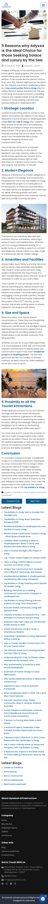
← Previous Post (12, 501)
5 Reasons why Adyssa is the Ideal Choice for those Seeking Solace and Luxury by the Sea (24, 754)
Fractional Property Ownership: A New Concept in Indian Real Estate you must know (23, 730)
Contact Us (6, 835)
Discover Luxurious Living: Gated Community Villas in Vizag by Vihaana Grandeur (22, 703)
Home (4, 820)
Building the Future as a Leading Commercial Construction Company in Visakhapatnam (22, 593)
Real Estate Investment (15, 784)
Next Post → (36, 501)
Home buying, (29, 492)
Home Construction (13, 776)
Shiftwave (30, 900)
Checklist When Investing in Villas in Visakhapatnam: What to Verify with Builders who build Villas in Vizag (21, 543)
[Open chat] (43, 899)
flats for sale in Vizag (18, 121)
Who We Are (6, 824)
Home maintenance (13, 780)
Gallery (4, 831)
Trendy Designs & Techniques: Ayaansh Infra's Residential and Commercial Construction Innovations (23, 713)
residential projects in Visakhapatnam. (22, 353)
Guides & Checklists (13, 767)
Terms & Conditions (10, 851)
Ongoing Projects (9, 828)
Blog (3, 847)
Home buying (10, 771)
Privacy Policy (7, 855)
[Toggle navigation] (43, 5)
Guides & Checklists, (13, 492)
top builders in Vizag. (34, 487)
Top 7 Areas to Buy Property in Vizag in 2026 (25, 558)
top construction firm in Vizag (21, 88)
